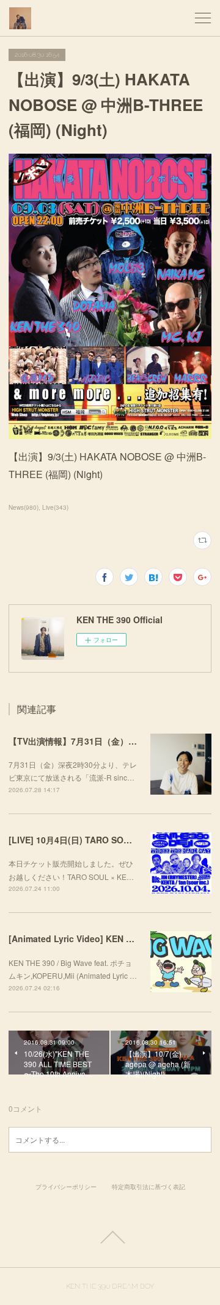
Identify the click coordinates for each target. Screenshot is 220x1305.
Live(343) (55, 507)
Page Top (110, 1237)
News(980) (23, 507)
